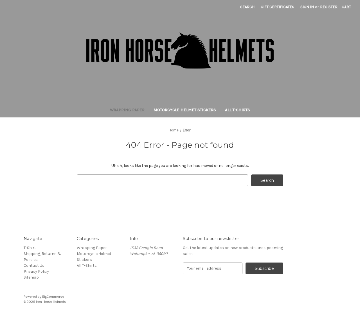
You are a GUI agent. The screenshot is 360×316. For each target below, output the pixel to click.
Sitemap (31, 277)
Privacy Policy (36, 271)
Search (247, 7)
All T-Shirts (237, 109)
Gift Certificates (277, 7)
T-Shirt (30, 247)
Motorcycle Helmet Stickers (185, 109)
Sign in (307, 7)
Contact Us (34, 265)
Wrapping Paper (127, 109)
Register (329, 7)
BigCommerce (53, 297)
